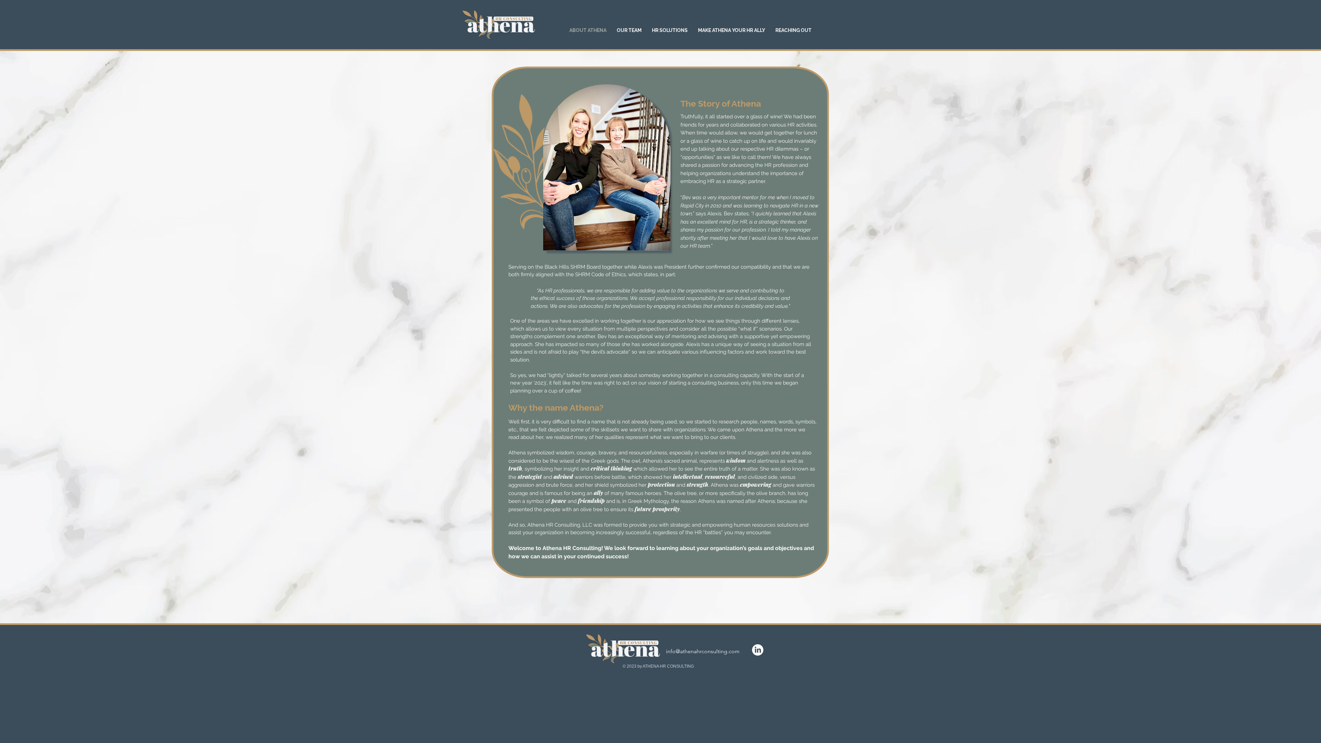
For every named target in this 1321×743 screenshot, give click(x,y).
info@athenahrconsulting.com (703, 651)
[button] (629, 30)
